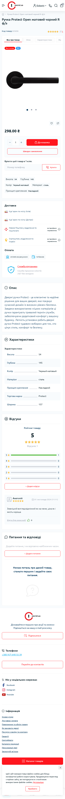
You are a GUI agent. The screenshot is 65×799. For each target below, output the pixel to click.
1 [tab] (27, 110)
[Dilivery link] (59, 229)
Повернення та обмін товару (15, 724)
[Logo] (15, 5)
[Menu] (3, 5)
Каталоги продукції (10, 744)
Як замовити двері (10, 728)
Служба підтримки (27, 266)
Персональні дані (9, 748)
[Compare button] (57, 123)
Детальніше (38, 782)
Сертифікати (7, 740)
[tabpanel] (32, 80)
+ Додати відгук (33, 486)
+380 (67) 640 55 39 (12, 654)
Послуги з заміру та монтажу (15, 732)
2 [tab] (31, 109)
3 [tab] (36, 109)
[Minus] (9, 142)
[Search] (56, 5)
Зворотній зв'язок (10, 751)
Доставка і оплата (10, 721)
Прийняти (32, 789)
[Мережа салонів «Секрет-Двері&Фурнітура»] (32, 616)
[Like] (28, 520)
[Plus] (21, 142)
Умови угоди (7, 717)
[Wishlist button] (51, 123)
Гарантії (5, 736)
